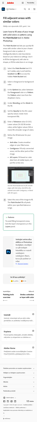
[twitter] (11, 401)
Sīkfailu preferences (21, 407)
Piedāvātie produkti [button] (9, 391)
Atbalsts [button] (5, 382)
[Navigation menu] (3, 3)
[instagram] (8, 401)
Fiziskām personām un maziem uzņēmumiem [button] (17, 368)
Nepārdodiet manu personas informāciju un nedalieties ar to (17, 412)
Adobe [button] (5, 386)
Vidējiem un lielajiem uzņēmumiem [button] (14, 373)
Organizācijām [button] (7, 377)
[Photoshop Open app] (34, 9)
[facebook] (4, 401)
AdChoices (7, 418)
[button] (22, 2)
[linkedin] (15, 401)
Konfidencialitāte (27, 405)
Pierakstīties (30, 3)
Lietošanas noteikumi (8, 407)
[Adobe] (10, 3)
